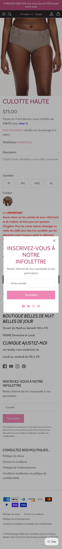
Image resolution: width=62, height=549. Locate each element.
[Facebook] (23, 306)
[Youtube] (28, 306)
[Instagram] (33, 306)
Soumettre (31, 295)
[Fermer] (54, 240)
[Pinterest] (38, 306)
